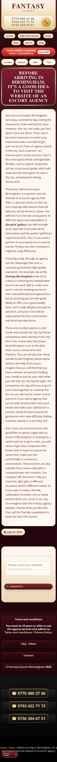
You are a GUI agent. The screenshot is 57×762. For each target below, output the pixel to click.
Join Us (28, 42)
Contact (29, 655)
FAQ (23, 644)
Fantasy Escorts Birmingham (27, 667)
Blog (41, 42)
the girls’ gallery (16, 224)
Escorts (9, 35)
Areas (48, 35)
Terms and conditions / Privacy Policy (28, 632)
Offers (32, 644)
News (12, 747)
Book (16, 42)
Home (3, 747)
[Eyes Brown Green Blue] (49, 62)
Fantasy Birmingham (19, 276)
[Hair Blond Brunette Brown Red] (35, 62)
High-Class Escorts (29, 35)
